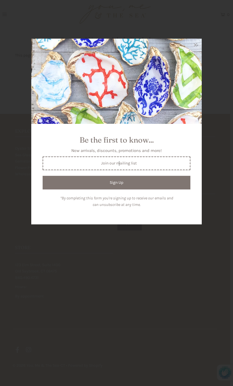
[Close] (195, 45)
